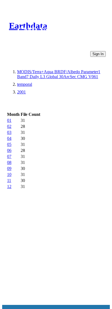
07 (9, 156)
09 (9, 168)
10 (9, 174)
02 (9, 126)
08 (9, 162)
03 (9, 132)
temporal (24, 84)
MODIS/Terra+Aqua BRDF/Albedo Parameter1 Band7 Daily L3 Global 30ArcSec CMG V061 (58, 74)
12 (9, 186)
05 (9, 144)
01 (9, 120)
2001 (21, 92)
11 (9, 180)
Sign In (98, 54)
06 (9, 150)
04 (9, 138)
